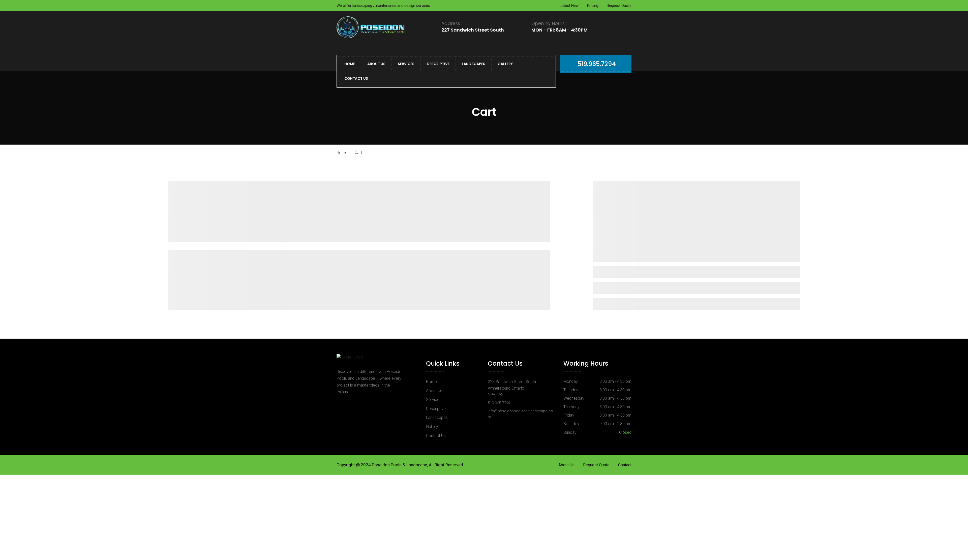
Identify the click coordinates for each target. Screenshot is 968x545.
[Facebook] (342, 403)
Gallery (505, 63)
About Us (376, 63)
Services (406, 63)
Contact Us (356, 78)
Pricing (592, 5)
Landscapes (473, 63)
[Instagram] (366, 403)
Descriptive (438, 63)
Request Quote (619, 5)
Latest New (569, 5)
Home (349, 63)
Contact (624, 464)
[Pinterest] (353, 403)
